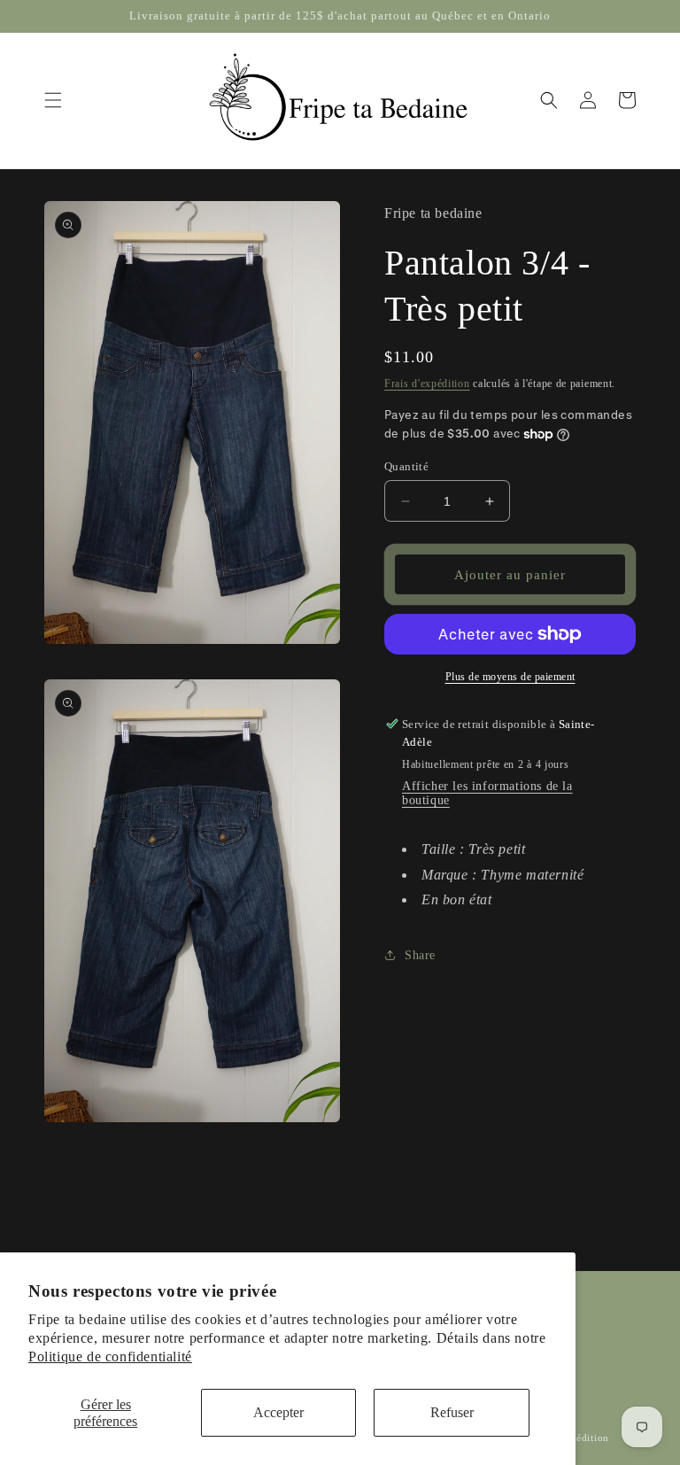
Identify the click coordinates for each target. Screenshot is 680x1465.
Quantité (406, 466)
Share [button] (420, 955)
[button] (53, 100)
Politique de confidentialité (110, 1356)
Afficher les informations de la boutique (487, 793)
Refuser (452, 1412)
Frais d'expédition (427, 383)
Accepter (278, 1412)
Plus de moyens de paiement (510, 676)
